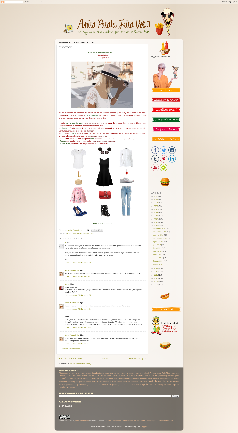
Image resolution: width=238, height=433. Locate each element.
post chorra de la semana (163, 381)
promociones (71, 385)
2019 (156, 209)
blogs (165, 376)
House (173, 373)
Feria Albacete (155, 373)
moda (94, 381)
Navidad (86, 375)
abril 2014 (157, 255)
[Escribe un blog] (94, 230)
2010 (156, 278)
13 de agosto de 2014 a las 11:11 (78, 309)
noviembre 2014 (159, 232)
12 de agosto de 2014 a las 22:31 (78, 263)
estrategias (137, 378)
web (73, 387)
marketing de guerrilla (76, 382)
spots (145, 384)
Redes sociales (97, 375)
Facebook (145, 373)
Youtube (153, 376)
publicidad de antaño (94, 385)
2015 (156, 222)
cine (86, 378)
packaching (135, 382)
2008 (156, 285)
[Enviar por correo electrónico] (92, 230)
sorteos (138, 385)
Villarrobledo (138, 375)
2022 (156, 199)
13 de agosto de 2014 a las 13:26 (78, 344)
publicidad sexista (124, 385)
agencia (160, 376)
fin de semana (153, 378)
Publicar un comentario (71, 349)
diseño (130, 378)
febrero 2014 (158, 261)
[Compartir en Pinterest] (101, 230)
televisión (167, 385)
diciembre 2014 (159, 228)
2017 (156, 216)
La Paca (69, 376)
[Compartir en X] (97, 230)
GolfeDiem (166, 373)
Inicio (105, 358)
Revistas (107, 376)
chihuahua (80, 378)
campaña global (173, 376)
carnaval (72, 378)
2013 (156, 268)
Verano (92, 234)
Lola (73, 376)
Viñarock (147, 376)
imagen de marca (165, 378)
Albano (68, 373)
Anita (67, 284)
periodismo (143, 382)
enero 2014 (158, 264)
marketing (63, 382)
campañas (63, 378)
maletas (86, 234)
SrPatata (115, 376)
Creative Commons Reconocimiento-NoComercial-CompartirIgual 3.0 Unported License (139, 421)
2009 (156, 282)
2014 (156, 226)
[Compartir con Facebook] (99, 230)
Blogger (143, 427)
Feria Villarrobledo (74, 234)
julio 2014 (157, 245)
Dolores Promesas (126, 373)
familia (144, 378)
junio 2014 (157, 248)
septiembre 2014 (160, 238)
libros (173, 378)
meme (88, 382)
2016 (156, 219)
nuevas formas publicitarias (106, 382)
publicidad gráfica (110, 384)
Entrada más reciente (70, 358)
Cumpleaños (97, 373)
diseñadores (122, 378)
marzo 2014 (158, 258)
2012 (156, 272)
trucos (69, 387)
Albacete (62, 373)
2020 (156, 206)
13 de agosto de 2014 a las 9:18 (77, 277)
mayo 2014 (158, 251)
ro (65, 242)
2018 (156, 213)
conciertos (92, 378)
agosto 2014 (158, 242)
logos (177, 378)
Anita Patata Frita (72, 270)
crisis (115, 378)
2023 (156, 196)
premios (62, 385)
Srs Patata (121, 376)
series (133, 385)
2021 (156, 203)
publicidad (82, 384)
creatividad (108, 378)
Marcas (79, 376)
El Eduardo (137, 373)
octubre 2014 (158, 235)
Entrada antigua (137, 358)
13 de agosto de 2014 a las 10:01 (78, 295)
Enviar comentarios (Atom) (80, 364)
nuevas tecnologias (123, 382)
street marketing (156, 385)
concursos (100, 378)
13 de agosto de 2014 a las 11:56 (78, 328)
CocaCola (87, 373)
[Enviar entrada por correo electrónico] (87, 230)
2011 (156, 275)
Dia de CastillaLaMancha (110, 373)
